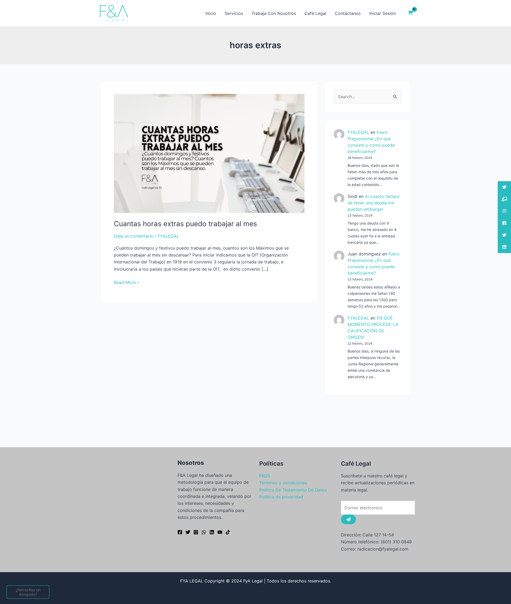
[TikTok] (227, 532)
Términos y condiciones (283, 482)
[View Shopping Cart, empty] (410, 13)
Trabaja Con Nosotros (274, 13)
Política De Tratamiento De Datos (293, 490)
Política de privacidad (281, 496)
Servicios (234, 13)
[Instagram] (195, 532)
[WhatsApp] (203, 532)
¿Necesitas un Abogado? (28, 592)
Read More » (126, 282)
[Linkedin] (211, 532)
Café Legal (315, 13)
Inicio (210, 13)
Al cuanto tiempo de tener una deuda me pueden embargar (373, 203)
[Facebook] (180, 532)
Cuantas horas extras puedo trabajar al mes (185, 224)
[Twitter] (188, 532)
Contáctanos (348, 13)
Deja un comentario (133, 236)
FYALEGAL (358, 132)
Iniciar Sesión (382, 13)
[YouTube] (219, 532)
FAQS (264, 475)
